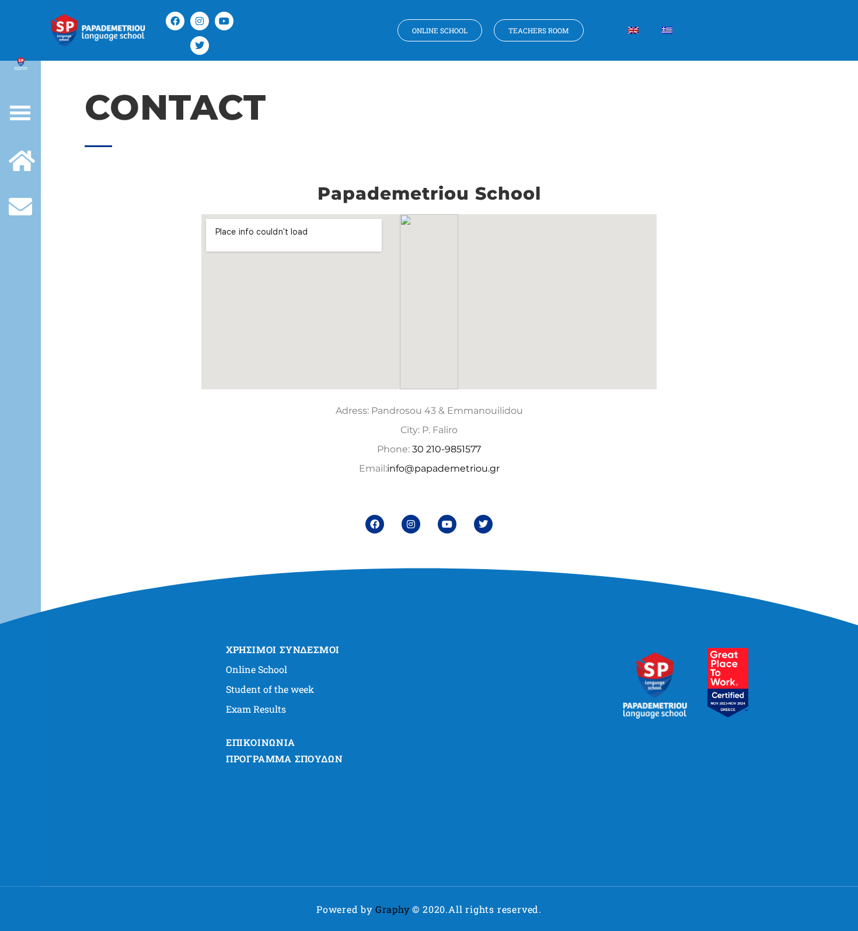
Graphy (392, 909)
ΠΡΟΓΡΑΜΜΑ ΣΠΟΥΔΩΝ (284, 758)
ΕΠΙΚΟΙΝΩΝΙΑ (260, 742)
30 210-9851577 (446, 449)
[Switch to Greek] (667, 30)
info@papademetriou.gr (443, 468)
